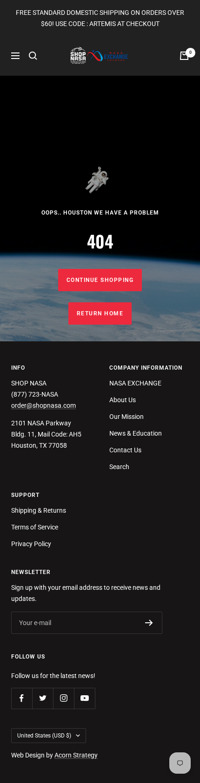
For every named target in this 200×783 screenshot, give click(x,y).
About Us (122, 400)
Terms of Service (34, 527)
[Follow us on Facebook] (21, 698)
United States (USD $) (44, 735)
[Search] (33, 56)
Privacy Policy (31, 544)
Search (119, 466)
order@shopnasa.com (43, 405)
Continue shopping (100, 280)
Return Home (100, 313)
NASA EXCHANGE (135, 383)
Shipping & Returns (38, 510)
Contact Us (125, 450)
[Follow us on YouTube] (84, 698)
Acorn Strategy (76, 755)
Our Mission (126, 416)
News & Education (135, 433)
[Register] (149, 623)
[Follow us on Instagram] (63, 698)
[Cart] (184, 56)
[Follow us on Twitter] (42, 698)
